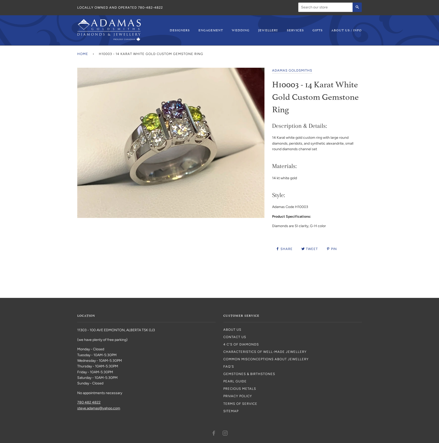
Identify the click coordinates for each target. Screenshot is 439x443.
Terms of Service (240, 404)
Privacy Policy (237, 396)
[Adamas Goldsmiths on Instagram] (225, 434)
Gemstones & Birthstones (249, 374)
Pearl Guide (235, 381)
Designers (180, 29)
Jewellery (268, 29)
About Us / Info (346, 29)
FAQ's (228, 366)
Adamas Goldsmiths (292, 70)
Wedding (240, 29)
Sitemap (231, 411)
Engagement (210, 29)
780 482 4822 (89, 402)
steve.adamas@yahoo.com (98, 408)
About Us (232, 329)
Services (295, 29)
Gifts (317, 29)
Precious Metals (239, 389)
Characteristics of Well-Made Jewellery (265, 352)
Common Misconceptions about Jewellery (266, 359)
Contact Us (234, 337)
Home (82, 54)
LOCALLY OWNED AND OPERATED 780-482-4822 (120, 7)
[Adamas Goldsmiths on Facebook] (213, 434)
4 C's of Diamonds (241, 344)
